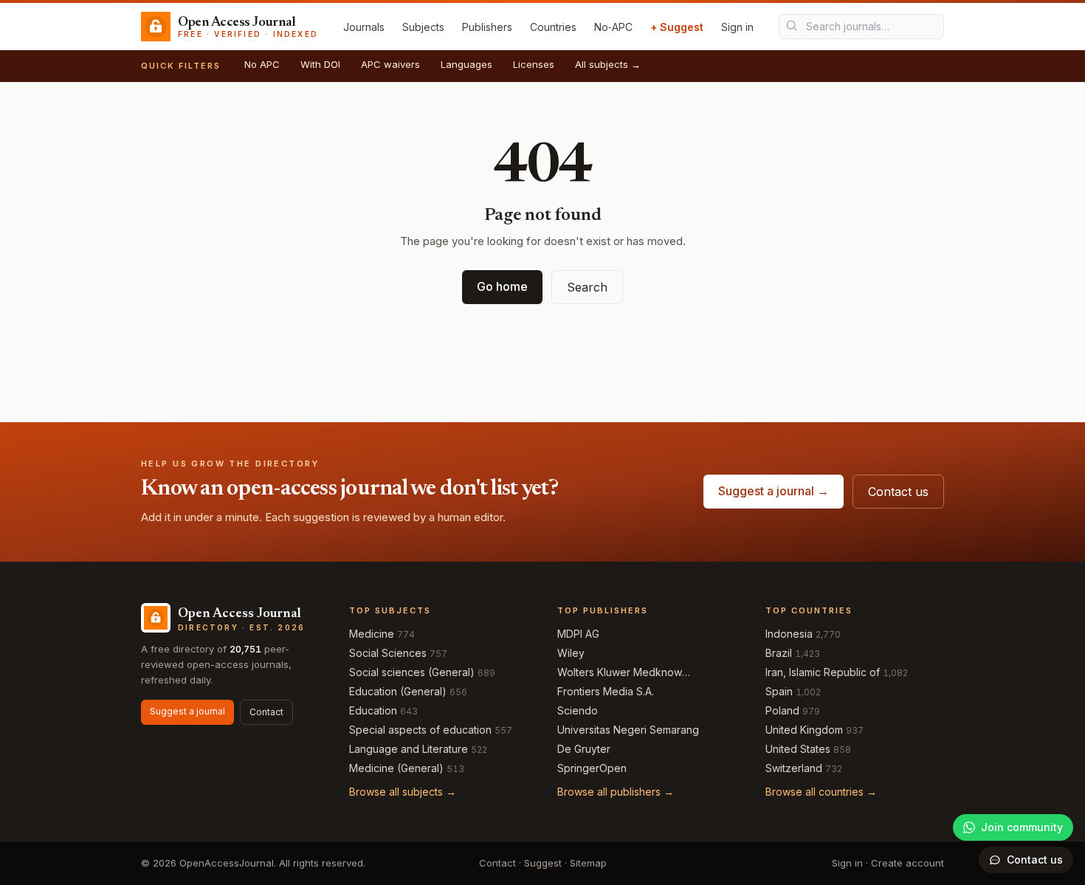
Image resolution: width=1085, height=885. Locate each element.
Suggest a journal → (773, 490)
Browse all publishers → (615, 791)
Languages (466, 64)
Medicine (371, 633)
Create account (907, 863)
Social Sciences (388, 653)
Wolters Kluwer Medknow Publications (619, 673)
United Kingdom (804, 729)
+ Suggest (676, 27)
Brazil (778, 653)
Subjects (423, 27)
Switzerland (793, 768)
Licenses (533, 64)
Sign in (737, 27)
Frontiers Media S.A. (605, 691)
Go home (502, 286)
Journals (364, 27)
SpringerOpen (592, 768)
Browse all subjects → (402, 791)
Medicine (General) (396, 768)
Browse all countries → (821, 791)
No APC (262, 64)
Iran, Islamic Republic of (822, 672)
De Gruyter (583, 749)
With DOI (320, 64)
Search (587, 287)
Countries (553, 27)
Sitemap (588, 863)
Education (373, 710)
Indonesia (789, 633)
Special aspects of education (420, 729)
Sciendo (577, 710)
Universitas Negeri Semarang (628, 729)
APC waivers (390, 64)
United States (797, 749)
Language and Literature (408, 749)
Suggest (543, 863)
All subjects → (608, 64)
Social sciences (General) (412, 672)
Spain (779, 691)
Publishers (487, 27)
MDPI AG (578, 633)
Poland (782, 710)
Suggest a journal (187, 711)
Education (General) (398, 691)
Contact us (898, 491)
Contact (266, 711)
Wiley (571, 653)
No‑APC (613, 27)
